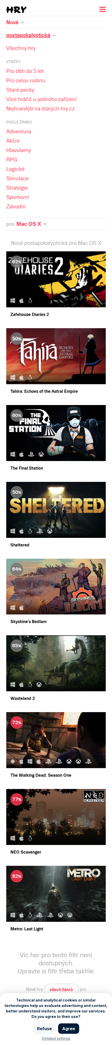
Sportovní (17, 197)
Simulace (17, 178)
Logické (15, 169)
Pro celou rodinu (25, 80)
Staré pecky (20, 90)
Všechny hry (21, 48)
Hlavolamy (18, 150)
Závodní (16, 206)
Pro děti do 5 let (25, 71)
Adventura (18, 131)
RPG (11, 160)
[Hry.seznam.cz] (16, 9)
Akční (13, 141)
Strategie (17, 188)
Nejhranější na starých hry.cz (40, 108)
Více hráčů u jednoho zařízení (41, 99)
